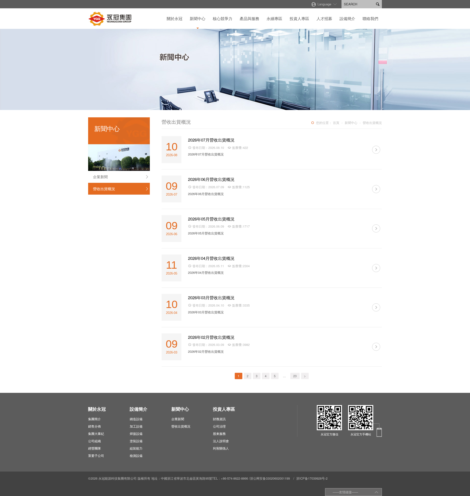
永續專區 (274, 18)
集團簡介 (94, 419)
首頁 (336, 122)
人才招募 (324, 18)
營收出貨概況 (121, 188)
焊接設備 (136, 433)
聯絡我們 (370, 18)
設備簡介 (347, 18)
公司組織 (94, 441)
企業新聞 (121, 176)
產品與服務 (249, 18)
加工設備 (136, 426)
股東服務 (219, 433)
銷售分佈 (94, 426)
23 (295, 376)
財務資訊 (219, 419)
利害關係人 (221, 448)
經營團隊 (94, 448)
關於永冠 (174, 18)
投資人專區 (299, 18)
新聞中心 (197, 18)
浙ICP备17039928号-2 (312, 478)
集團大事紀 (96, 433)
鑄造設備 (136, 419)
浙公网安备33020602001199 (270, 478)
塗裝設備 (136, 441)
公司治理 (219, 426)
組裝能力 (136, 448)
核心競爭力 (222, 18)
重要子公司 (96, 455)
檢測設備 (136, 455)
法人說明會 (221, 441)
